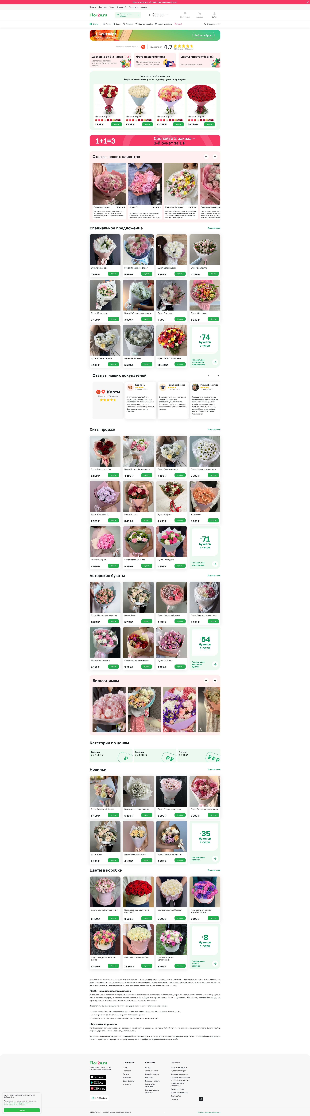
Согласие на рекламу (179, 1074)
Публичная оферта (178, 1071)
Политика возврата (179, 1067)
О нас (111, 7)
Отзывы (121, 7)
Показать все (214, 228)
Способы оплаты (152, 1074)
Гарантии (127, 1071)
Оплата (93, 7)
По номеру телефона (179, 1092)
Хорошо (22, 1110)
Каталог (148, 1067)
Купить (113, 274)
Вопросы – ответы (152, 1081)
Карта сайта (176, 1096)
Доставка (103, 7)
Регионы (174, 1099)
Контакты (127, 1084)
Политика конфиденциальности (209, 1112)
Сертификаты (128, 1081)
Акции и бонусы (152, 1071)
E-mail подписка (177, 1089)
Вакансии (127, 1077)
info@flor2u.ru (101, 1098)
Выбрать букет (203, 35)
